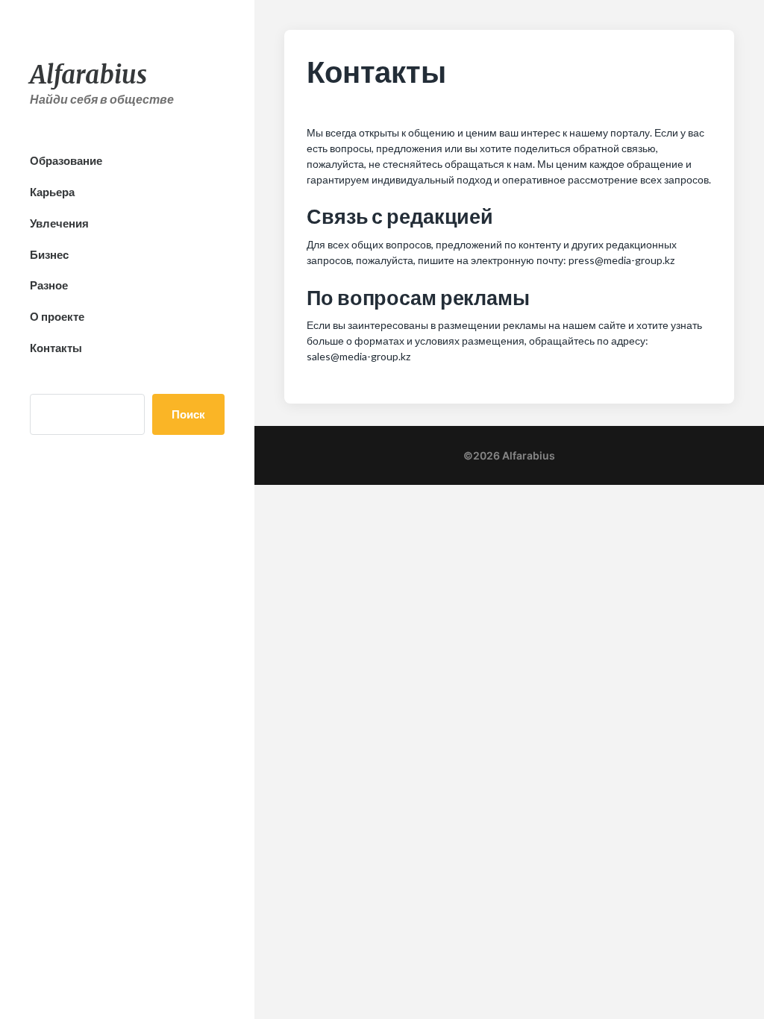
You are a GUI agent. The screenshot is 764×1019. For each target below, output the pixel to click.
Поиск (188, 414)
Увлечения (59, 223)
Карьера (52, 191)
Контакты (56, 347)
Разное (49, 285)
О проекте (57, 316)
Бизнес (49, 254)
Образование (66, 160)
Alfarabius (88, 75)
